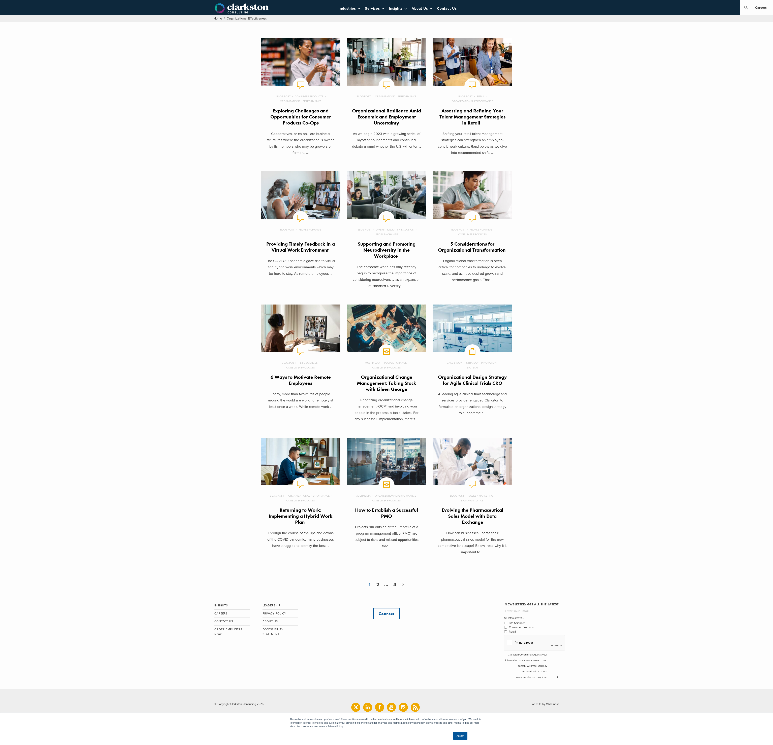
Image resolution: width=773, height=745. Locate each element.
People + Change (310, 229)
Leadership (271, 605)
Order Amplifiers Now (228, 632)
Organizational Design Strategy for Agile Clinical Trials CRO (472, 380)
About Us (420, 8)
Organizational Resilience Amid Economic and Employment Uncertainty (386, 117)
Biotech (472, 367)
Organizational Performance (300, 101)
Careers (761, 8)
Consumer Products (309, 96)
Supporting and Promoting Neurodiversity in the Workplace (386, 250)
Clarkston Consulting (241, 8)
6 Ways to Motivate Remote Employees (301, 380)
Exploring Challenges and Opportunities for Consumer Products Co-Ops (300, 117)
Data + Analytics (472, 500)
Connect (386, 613)
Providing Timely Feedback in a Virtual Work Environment (300, 247)
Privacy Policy (274, 613)
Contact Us (447, 8)
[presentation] (534, 643)
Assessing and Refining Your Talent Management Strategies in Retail (472, 117)
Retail (481, 96)
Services (372, 8)
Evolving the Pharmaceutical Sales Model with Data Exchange (472, 516)
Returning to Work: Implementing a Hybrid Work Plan (301, 516)
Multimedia (372, 362)
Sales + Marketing (480, 495)
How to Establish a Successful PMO (386, 513)
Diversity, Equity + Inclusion (395, 229)
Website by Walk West (545, 704)
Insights (396, 8)
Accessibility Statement (272, 632)
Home (218, 18)
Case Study (454, 362)
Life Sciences (309, 362)
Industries (347, 8)
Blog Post (283, 96)
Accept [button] (460, 735)
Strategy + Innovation (481, 362)
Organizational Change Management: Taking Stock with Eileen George (386, 383)
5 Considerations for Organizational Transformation (472, 247)
